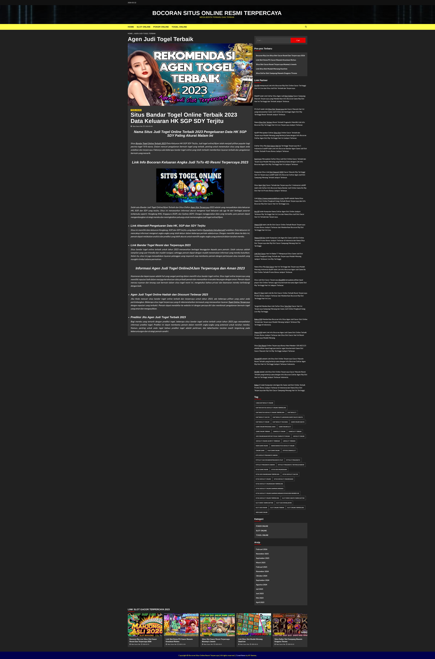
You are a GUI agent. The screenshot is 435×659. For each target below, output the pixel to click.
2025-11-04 (182, 644)
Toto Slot (287, 306)
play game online (274, 450)
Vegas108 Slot (259, 238)
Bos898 (282, 280)
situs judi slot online (263, 479)
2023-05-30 (149, 126)
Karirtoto (258, 159)
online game (260, 450)
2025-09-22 (218, 644)
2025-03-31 (255, 644)
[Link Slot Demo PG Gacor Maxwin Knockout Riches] (181, 624)
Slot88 (256, 85)
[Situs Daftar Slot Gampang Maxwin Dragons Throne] (290, 624)
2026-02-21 (146, 644)
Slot (264, 185)
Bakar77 (257, 385)
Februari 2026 (261, 549)
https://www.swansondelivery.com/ (271, 198)
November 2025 (262, 554)
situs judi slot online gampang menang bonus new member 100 (277, 493)
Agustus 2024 (261, 585)
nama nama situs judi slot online (282, 445)
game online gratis (297, 422)
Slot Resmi (262, 346)
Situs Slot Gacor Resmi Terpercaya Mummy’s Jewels (276, 64)
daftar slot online (262, 422)
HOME (131, 27)
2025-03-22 (291, 644)
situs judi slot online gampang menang (269, 488)
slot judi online (261, 507)
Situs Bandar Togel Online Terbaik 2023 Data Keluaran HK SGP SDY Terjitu (184, 118)
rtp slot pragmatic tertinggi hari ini (291, 464)
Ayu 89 (257, 211)
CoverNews (240, 655)
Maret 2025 (260, 562)
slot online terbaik (277, 507)
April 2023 (260, 602)
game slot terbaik (295, 431)
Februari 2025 (261, 567)
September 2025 (262, 558)
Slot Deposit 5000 (276, 172)
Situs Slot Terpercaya (276, 109)
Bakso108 (258, 319)
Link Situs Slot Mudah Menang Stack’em (271, 69)
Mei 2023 (259, 598)
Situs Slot (277, 133)
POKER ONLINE (161, 27)
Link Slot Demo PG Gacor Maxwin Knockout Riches (276, 60)
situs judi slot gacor (290, 474)
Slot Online (289, 96)
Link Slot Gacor (260, 254)
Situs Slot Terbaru (265, 122)
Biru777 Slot (259, 293)
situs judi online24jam (279, 469)
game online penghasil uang (266, 426)
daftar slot (292, 412)
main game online (262, 445)
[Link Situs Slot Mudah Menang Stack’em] (254, 624)
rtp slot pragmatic (293, 460)
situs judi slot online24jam (283, 479)
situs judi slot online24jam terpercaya (269, 483)
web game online (261, 512)
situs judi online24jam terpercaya (267, 474)
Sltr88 (256, 372)
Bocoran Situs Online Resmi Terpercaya (217, 13)
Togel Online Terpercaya (239, 302)
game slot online (279, 431)
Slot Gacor (270, 267)
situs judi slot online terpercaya (267, 498)
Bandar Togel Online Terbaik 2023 (151, 143)
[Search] (305, 27)
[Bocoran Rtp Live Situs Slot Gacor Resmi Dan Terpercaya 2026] (145, 624)
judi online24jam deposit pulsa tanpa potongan (273, 436)
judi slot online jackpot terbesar (268, 441)
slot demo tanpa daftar (264, 503)
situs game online (262, 469)
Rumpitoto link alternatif (214, 230)
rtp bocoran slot (289, 450)
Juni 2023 (260, 593)
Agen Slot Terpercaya (199, 207)
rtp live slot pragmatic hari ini (267, 455)
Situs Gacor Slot (138, 126)
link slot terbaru (289, 441)
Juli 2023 (259, 589)
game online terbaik (263, 431)
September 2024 (262, 580)
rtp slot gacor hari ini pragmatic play (269, 460)
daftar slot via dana (280, 422)
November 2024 (262, 571)
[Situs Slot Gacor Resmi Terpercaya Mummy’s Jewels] (217, 624)
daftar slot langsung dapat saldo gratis (288, 417)
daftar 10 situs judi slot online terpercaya (271, 407)
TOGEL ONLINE (179, 27)
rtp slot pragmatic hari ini (265, 464)
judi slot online (298, 436)
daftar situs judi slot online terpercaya (270, 412)
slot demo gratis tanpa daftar (293, 498)
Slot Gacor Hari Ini (274, 146)
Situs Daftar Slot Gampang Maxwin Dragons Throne (276, 73)
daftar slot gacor (262, 417)
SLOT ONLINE (143, 27)
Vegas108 (258, 225)
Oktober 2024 (261, 576)
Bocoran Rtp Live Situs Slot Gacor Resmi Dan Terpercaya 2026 (280, 55)
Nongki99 (258, 359)
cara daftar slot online (264, 403)
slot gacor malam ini (284, 503)
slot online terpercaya (295, 507)
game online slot (285, 426)
